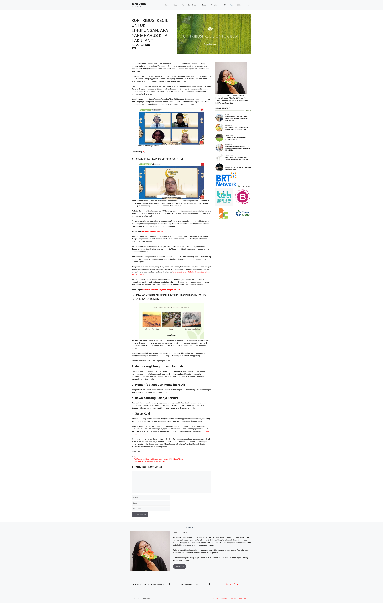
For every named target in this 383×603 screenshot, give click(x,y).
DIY (183, 5)
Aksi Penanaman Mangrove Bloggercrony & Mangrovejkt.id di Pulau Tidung (158, 459)
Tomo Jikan (139, 3)
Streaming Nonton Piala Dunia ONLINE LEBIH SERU (236, 138)
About (175, 5)
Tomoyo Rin (135, 45)
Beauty (204, 5)
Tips (231, 5)
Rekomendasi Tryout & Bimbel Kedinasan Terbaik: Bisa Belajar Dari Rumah (236, 118)
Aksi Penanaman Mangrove (154, 231)
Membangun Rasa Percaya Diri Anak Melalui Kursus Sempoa (236, 128)
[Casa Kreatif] (243, 221)
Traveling (214, 5)
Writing (239, 5)
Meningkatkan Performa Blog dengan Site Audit (149, 461)
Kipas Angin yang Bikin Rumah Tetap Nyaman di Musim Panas (236, 158)
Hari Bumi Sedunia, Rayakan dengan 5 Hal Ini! (161, 290)
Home (167, 5)
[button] (248, 5)
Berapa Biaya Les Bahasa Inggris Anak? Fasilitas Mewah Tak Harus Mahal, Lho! (237, 148)
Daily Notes (192, 5)
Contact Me (179, 566)
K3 (225, 5)
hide (143, 152)
